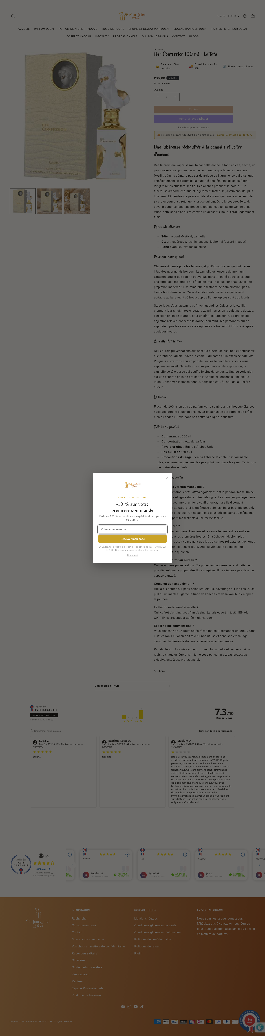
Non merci (132, 555)
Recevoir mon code (132, 538)
